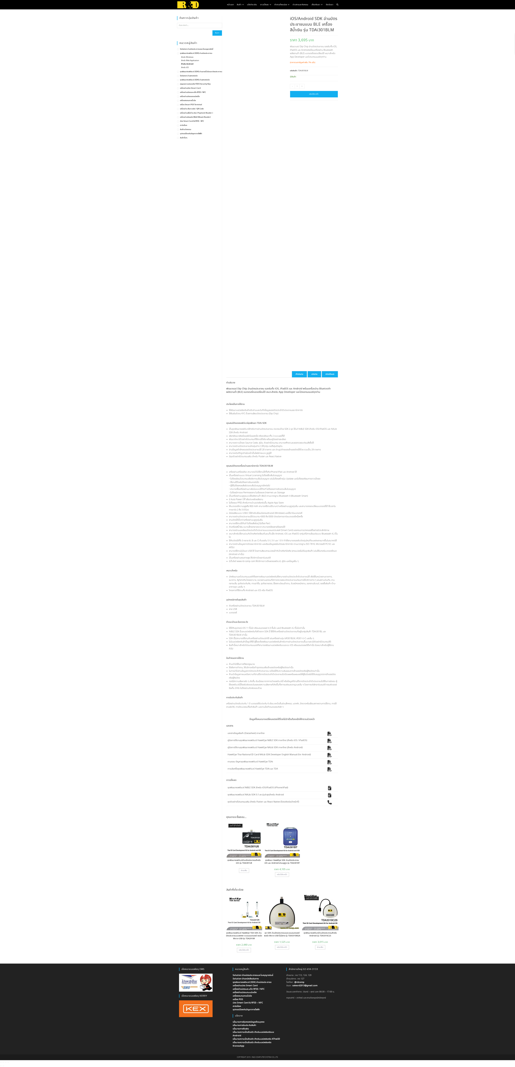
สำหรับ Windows (187, 57)
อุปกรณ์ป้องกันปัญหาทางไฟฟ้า (191, 133)
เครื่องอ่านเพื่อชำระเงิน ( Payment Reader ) (196, 113)
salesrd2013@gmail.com (304, 985)
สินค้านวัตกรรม (185, 129)
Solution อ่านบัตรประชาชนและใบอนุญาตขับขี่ (196, 49)
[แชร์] (6, 1062)
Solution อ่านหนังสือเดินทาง (246, 978)
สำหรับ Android (187, 64)
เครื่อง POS (238, 999)
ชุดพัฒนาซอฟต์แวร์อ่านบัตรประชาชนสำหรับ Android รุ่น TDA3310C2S (320, 934)
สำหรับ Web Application (190, 60)
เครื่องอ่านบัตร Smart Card (190, 88)
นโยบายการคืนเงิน (241, 1028)
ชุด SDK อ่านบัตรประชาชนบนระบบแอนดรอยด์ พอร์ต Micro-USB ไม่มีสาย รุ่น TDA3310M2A (282, 934)
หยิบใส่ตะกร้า (314, 94)
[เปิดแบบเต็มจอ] (3, 1062)
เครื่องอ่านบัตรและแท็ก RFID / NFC (193, 92)
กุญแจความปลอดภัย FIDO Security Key (195, 84)
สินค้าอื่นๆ (183, 138)
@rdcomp (299, 982)
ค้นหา (217, 33)
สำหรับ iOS (185, 67)
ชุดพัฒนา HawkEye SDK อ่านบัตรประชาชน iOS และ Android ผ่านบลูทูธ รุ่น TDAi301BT (282, 861)
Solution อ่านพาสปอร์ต (189, 76)
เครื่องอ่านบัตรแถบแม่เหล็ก (190, 96)
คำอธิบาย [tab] (299, 374)
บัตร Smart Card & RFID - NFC (192, 121)
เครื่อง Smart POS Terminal (191, 104)
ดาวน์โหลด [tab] (329, 374)
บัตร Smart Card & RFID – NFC (248, 1002)
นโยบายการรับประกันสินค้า (244, 1025)
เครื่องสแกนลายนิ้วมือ (188, 100)
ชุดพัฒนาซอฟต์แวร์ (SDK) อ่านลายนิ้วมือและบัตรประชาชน (201, 71)
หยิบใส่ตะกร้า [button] (282, 874)
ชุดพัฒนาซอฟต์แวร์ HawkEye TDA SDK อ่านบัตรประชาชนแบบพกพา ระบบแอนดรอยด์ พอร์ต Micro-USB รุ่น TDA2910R (244, 936)
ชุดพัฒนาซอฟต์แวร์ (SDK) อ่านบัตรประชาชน (196, 53)
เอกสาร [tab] (314, 374)
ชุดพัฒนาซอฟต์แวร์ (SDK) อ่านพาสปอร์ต (195, 80)
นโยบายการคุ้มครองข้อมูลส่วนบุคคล (248, 1022)
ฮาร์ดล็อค (183, 125)
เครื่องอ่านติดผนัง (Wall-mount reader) (195, 117)
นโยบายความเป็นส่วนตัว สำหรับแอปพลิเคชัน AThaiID (256, 1039)
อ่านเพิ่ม (244, 870)
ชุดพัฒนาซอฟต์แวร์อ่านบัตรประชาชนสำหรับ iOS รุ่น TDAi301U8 (244, 861)
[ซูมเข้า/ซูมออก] (1, 1062)
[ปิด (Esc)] (8, 1062)
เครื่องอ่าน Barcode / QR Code (192, 109)
